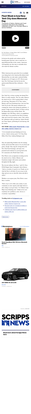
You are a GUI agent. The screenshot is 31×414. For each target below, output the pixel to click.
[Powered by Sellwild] (27, 308)
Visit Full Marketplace (24, 226)
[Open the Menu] (2, 2)
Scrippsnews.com (17, 198)
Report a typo (5, 216)
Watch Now (26, 2)
